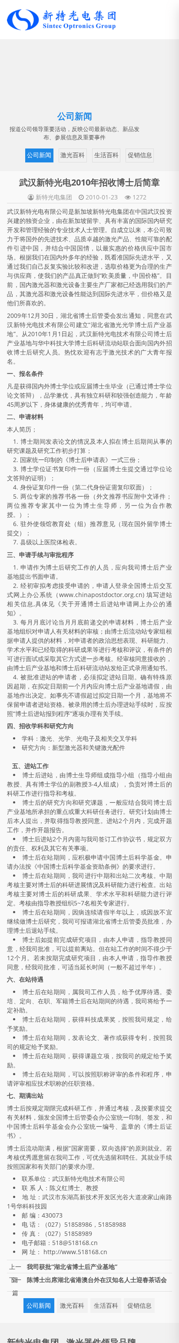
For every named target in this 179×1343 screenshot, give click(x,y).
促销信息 (123, 154)
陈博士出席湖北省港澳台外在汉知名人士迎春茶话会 (97, 1278)
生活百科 (91, 154)
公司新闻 (26, 154)
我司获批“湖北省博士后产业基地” (72, 1265)
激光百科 (58, 154)
